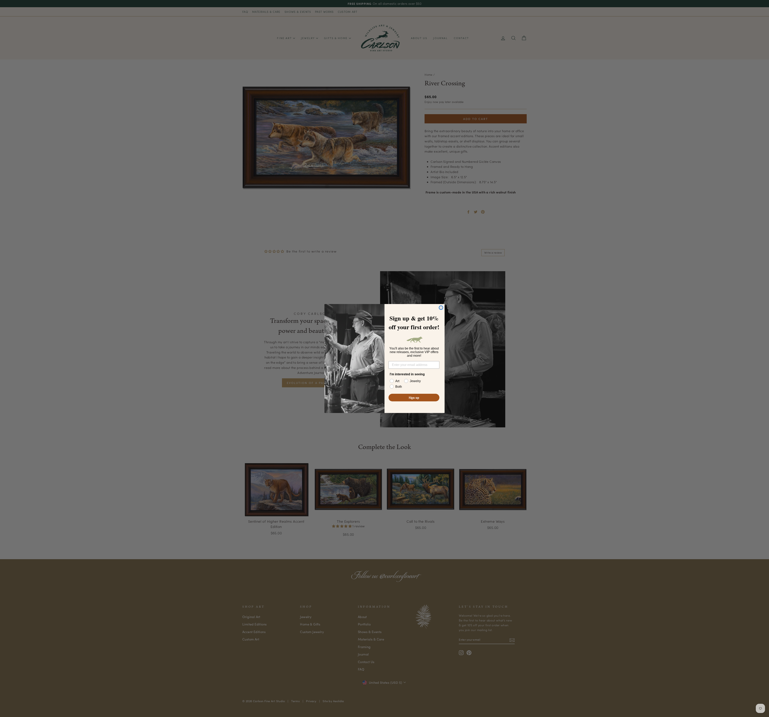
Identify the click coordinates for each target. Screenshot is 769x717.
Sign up (414, 397)
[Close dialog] (441, 308)
